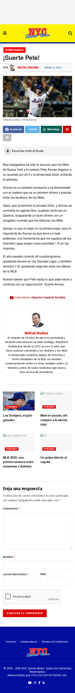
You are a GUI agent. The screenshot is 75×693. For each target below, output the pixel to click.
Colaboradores (28, 641)
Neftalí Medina (28, 67)
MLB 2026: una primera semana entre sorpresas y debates (18, 462)
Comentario (11, 508)
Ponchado (11, 407)
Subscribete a (39, 297)
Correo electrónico (16, 574)
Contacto (11, 641)
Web (43, 574)
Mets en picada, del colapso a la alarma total (53, 420)
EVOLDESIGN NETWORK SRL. (49, 675)
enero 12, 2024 (53, 67)
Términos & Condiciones (55, 641)
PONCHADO (14, 50)
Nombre (9, 557)
